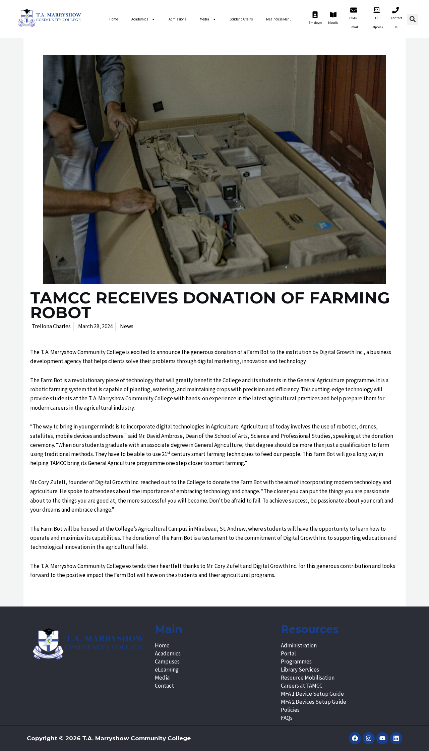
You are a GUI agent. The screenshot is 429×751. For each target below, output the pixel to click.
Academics (139, 19)
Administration (299, 645)
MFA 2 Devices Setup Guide (313, 701)
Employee (315, 22)
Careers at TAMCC (301, 685)
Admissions (177, 19)
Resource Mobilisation (307, 677)
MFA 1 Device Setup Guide (312, 693)
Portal (288, 653)
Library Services (300, 669)
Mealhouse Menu (279, 19)
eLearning (167, 669)
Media (204, 19)
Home (113, 19)
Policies (290, 709)
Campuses (167, 661)
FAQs (287, 717)
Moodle (333, 22)
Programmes (296, 661)
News (126, 326)
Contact (164, 685)
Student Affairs (241, 19)
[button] (412, 19)
